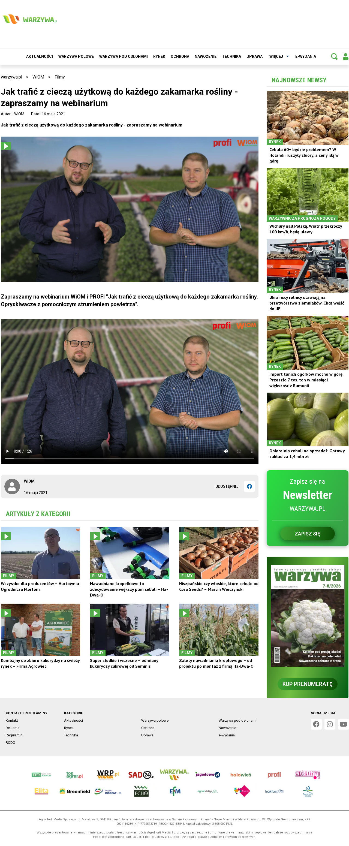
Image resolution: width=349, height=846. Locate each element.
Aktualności (39, 56)
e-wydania (305, 56)
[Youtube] (343, 724)
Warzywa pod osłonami (123, 56)
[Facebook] (249, 486)
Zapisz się (307, 534)
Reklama (12, 728)
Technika (231, 56)
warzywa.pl (11, 77)
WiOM (38, 77)
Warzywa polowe (76, 56)
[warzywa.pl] (29, 19)
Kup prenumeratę (307, 684)
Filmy (60, 77)
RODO (10, 742)
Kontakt (12, 720)
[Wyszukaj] (334, 56)
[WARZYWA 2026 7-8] (307, 616)
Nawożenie (205, 56)
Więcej (276, 56)
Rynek (159, 56)
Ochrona (180, 56)
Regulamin (14, 735)
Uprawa (254, 56)
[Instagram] (329, 724)
